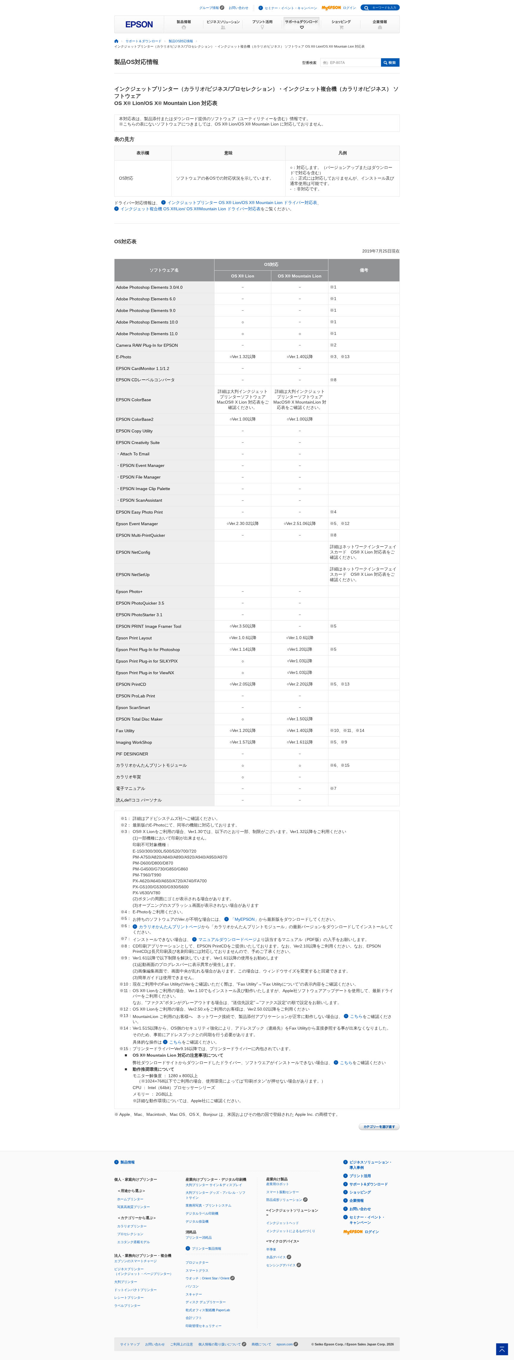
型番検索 (309, 63)
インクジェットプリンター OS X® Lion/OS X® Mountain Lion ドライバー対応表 (242, 202)
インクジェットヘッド (282, 1223)
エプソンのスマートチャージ (135, 1261)
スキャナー (194, 1294)
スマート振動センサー (282, 1192)
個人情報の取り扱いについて (219, 1344)
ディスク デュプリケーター (206, 1302)
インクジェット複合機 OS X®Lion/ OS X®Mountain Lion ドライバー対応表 (190, 208)
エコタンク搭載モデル (133, 1242)
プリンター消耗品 (199, 1237)
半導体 (271, 1249)
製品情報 (127, 1162)
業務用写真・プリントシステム (208, 1205)
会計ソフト (194, 1318)
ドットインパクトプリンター (135, 1290)
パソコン (192, 1286)
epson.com (285, 1344)
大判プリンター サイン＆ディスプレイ (214, 1185)
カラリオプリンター (132, 1226)
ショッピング (360, 1192)
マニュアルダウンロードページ (227, 939)
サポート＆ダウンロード (144, 41)
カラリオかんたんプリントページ (170, 926)
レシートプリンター (129, 1297)
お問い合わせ (238, 8)
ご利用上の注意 (181, 1344)
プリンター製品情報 (206, 1248)
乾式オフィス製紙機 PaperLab (208, 1310)
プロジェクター (197, 1262)
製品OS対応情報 (181, 41)
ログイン (349, 8)
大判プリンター (125, 1282)
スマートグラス (197, 1270)
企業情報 (357, 1201)
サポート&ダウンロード (369, 1184)
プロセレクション (130, 1234)
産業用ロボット (277, 1184)
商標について (261, 1344)
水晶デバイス (276, 1257)
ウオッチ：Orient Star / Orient (207, 1278)
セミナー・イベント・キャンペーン (291, 8)
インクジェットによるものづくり (290, 1231)
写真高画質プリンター (133, 1207)
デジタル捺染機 (197, 1221)
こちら (356, 1016)
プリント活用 (360, 1176)
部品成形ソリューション (284, 1199)
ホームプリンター (130, 1199)
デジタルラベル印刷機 (202, 1213)
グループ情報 (209, 8)
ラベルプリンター (127, 1305)
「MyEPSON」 (245, 919)
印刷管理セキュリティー (204, 1326)
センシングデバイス (281, 1265)
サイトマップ (130, 1344)
